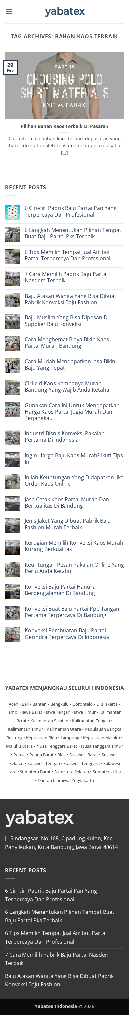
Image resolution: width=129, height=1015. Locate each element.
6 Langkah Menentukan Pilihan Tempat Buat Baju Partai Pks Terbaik (73, 233)
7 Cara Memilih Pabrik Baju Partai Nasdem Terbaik (66, 277)
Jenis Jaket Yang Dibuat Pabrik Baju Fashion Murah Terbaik (68, 524)
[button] (9, 11)
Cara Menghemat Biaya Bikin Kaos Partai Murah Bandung (67, 342)
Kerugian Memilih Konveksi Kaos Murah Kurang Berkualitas (74, 546)
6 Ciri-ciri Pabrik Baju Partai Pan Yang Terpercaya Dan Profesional (71, 211)
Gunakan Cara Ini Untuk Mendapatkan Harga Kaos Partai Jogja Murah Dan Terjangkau (72, 412)
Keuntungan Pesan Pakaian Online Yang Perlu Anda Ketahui (74, 568)
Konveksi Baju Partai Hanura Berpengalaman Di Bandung (60, 590)
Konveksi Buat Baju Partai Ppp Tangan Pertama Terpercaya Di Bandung (72, 612)
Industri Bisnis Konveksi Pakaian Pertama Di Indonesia (65, 436)
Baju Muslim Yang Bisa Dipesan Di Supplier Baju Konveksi (67, 320)
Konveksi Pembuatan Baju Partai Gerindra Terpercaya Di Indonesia (67, 633)
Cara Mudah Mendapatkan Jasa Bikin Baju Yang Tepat (70, 364)
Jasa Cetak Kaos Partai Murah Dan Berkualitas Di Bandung (67, 502)
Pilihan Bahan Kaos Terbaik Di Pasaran (64, 126)
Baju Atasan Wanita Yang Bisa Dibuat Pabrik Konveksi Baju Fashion (70, 299)
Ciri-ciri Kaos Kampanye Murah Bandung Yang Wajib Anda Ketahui (68, 386)
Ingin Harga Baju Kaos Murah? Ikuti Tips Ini (74, 458)
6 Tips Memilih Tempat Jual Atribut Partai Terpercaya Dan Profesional (67, 255)
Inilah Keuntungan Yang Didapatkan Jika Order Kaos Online (74, 480)
